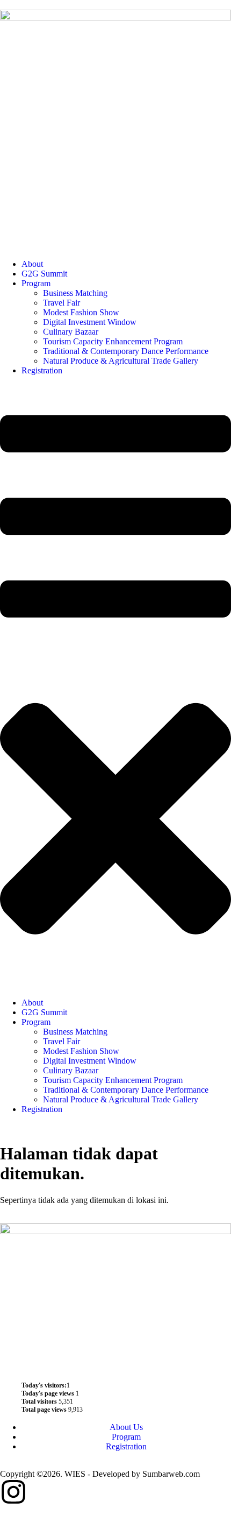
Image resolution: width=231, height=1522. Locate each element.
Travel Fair (61, 302)
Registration (41, 370)
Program (35, 283)
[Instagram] (13, 1491)
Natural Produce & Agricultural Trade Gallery (120, 360)
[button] (115, 686)
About (32, 263)
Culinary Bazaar (70, 331)
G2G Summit (44, 273)
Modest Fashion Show (81, 312)
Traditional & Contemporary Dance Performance (125, 351)
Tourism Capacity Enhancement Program (113, 341)
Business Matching (75, 293)
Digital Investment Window (89, 322)
